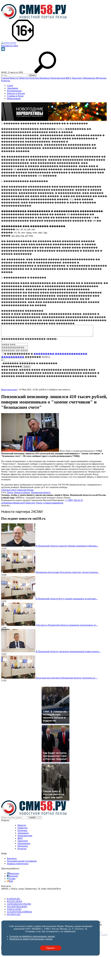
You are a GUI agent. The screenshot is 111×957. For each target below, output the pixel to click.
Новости (14, 78)
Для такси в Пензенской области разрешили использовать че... (67, 625)
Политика (34, 78)
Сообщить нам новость (58, 389)
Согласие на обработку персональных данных (24, 919)
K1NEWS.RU (13, 899)
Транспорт (77, 78)
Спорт (10, 85)
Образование (89, 78)
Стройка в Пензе (15, 96)
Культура (5, 80)
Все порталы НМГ (10, 894)
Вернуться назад (9, 389)
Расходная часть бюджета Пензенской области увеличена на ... (66, 678)
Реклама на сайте (9, 45)
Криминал (45, 78)
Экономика (12, 88)
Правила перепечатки (17, 863)
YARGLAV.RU (14, 909)
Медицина (101, 78)
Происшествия (58, 78)
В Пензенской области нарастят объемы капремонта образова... (67, 546)
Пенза (10, 492)
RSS (11, 881)
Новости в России (16, 93)
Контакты (12, 858)
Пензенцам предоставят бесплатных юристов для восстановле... (67, 572)
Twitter (12, 878)
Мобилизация (14, 98)
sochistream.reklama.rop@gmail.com (18, 503)
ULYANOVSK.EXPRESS (19, 912)
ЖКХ (69, 78)
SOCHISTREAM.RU (17, 906)
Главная (5, 78)
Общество (24, 78)
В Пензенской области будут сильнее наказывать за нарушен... (67, 598)
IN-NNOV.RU (14, 914)
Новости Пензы (22, 492)
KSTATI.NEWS (14, 901)
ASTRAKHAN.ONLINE (19, 904)
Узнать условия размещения (49, 503)
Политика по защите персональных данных (68, 919)
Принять (50, 948)
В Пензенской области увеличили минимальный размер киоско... (68, 651)
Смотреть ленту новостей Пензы (17, 490)
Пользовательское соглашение (22, 861)
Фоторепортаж (14, 90)
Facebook (13, 876)
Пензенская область (40, 492)
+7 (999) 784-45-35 (74, 500)
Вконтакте (14, 873)
